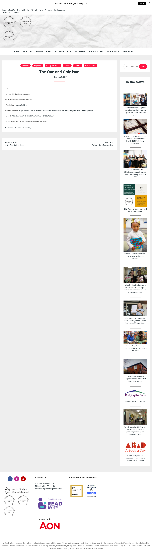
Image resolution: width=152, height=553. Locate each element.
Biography (37, 65)
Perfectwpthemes (95, 548)
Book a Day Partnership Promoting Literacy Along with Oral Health (135, 348)
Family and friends (53, 65)
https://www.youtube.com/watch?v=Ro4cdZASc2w (32, 116)
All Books (25, 65)
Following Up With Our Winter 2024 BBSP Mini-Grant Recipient (135, 256)
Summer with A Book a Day (135, 401)
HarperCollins (21, 105)
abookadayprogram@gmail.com (48, 489)
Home (4, 10)
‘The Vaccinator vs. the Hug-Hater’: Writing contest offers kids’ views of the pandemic (135, 320)
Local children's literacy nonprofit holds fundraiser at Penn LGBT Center (135, 378)
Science (77, 65)
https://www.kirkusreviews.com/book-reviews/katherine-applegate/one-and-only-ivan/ (56, 110)
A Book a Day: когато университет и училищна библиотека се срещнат (135, 457)
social (19, 127)
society (28, 127)
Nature (67, 65)
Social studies (90, 65)
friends (10, 127)
